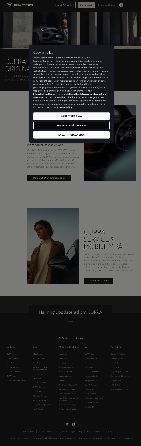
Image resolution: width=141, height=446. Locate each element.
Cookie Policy (64, 107)
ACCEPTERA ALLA (71, 116)
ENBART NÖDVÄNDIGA (71, 135)
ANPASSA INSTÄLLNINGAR (71, 125)
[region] (71, 94)
